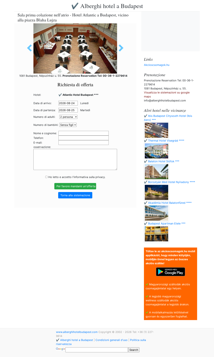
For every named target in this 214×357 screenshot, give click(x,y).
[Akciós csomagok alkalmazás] (170, 271)
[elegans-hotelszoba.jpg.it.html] (119, 47)
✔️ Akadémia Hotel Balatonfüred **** (168, 202)
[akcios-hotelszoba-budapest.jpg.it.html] (30, 47)
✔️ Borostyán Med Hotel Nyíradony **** (169, 182)
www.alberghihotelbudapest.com (77, 332)
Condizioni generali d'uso (111, 340)
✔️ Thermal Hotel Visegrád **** (164, 140)
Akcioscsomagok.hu (156, 65)
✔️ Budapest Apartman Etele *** (164, 223)
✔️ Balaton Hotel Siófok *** (161, 161)
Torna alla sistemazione (75, 195)
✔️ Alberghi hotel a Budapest (107, 6)
